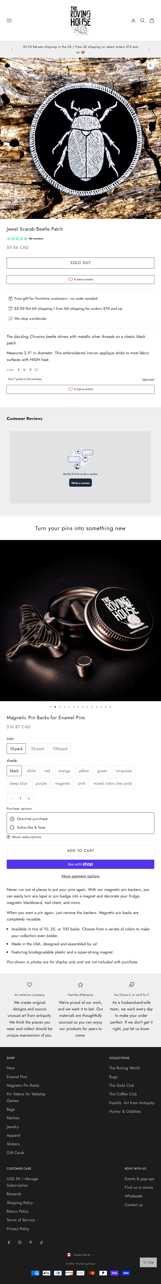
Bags (11, 1109)
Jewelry (13, 1127)
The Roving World (124, 1068)
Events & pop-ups (139, 1179)
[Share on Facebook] (18, 369)
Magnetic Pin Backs (23, 1085)
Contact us (134, 1205)
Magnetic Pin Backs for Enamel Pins (46, 717)
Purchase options (19, 809)
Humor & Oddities (125, 1111)
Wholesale (133, 1196)
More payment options (81, 876)
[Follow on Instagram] (20, 1242)
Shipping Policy (20, 1203)
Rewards (14, 1194)
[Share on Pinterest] (30, 369)
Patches (13, 1118)
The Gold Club (121, 1085)
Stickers (13, 1144)
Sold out (80, 262)
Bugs (113, 1077)
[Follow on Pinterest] (31, 1242)
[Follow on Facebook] (9, 1242)
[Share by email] (36, 369)
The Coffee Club (123, 1094)
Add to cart (80, 850)
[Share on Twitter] (24, 369)
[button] (80, 836)
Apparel (13, 1135)
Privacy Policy (18, 1229)
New (11, 1068)
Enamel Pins (17, 1077)
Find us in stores (139, 1187)
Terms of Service (21, 1220)
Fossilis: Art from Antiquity (131, 1103)
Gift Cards (15, 1153)
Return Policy (18, 1211)
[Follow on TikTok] (41, 1242)
